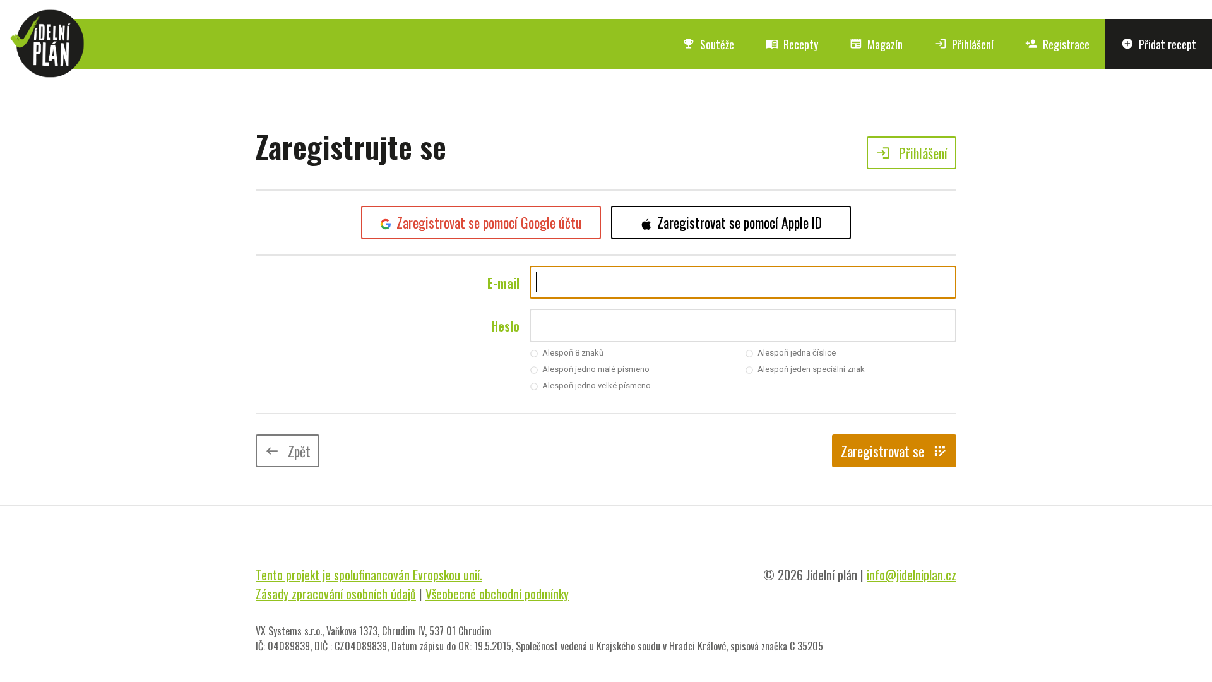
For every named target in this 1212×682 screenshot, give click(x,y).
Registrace (1057, 44)
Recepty (792, 44)
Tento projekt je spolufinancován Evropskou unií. (369, 574)
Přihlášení (964, 44)
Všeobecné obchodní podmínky (497, 593)
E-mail (503, 282)
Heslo (505, 325)
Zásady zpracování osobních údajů (336, 593)
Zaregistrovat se (894, 451)
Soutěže (708, 44)
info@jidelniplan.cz (911, 574)
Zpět (287, 451)
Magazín (876, 44)
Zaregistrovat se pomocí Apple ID (739, 222)
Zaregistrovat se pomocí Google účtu (489, 222)
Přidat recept (1158, 44)
